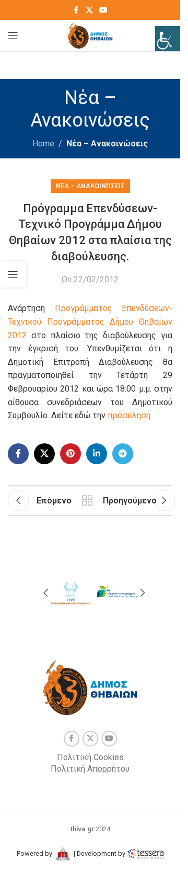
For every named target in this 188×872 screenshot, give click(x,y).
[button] (45, 592)
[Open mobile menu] (13, 35)
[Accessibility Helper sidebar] (167, 38)
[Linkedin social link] (96, 453)
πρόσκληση (129, 415)
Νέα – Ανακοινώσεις (107, 143)
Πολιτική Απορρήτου (90, 769)
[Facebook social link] (76, 10)
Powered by (35, 853)
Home (43, 143)
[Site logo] (90, 35)
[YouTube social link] (103, 10)
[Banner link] (70, 591)
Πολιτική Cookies (90, 757)
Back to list (87, 500)
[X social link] (89, 10)
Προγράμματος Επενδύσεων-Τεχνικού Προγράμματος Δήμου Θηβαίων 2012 (90, 321)
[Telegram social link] (122, 453)
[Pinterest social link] (70, 453)
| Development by (99, 853)
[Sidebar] (13, 274)
